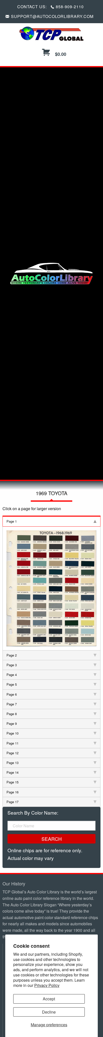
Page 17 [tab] (12, 801)
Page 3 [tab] (11, 664)
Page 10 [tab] (12, 733)
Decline (49, 1012)
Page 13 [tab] (12, 762)
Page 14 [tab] (12, 772)
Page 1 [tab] (11, 521)
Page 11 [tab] (12, 743)
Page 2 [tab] (11, 655)
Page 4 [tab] (11, 674)
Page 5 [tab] (11, 684)
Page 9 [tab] (11, 723)
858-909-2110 (70, 6)
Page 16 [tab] (12, 792)
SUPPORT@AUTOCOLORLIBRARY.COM (52, 16)
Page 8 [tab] (11, 713)
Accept (49, 999)
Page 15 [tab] (12, 782)
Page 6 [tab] (11, 694)
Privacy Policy (47, 985)
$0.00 (60, 54)
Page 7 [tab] (11, 704)
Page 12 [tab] (12, 753)
